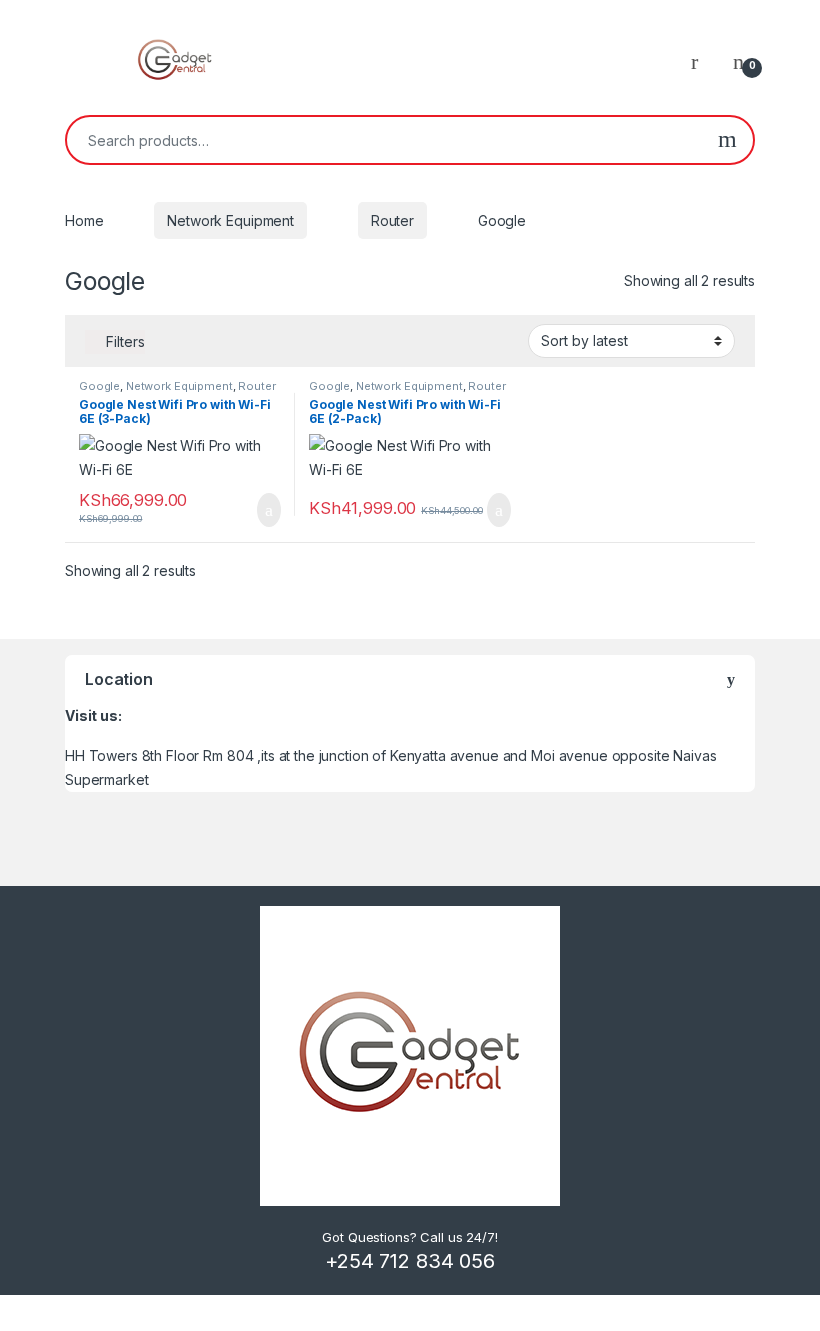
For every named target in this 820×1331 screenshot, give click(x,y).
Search (727, 140)
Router (392, 220)
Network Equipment (230, 220)
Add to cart (267, 510)
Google (99, 386)
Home (84, 220)
